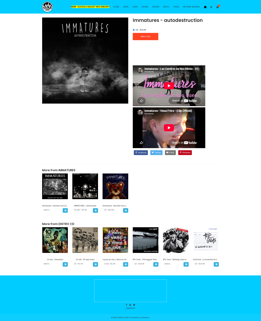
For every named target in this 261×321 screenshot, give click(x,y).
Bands (145, 7)
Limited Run (144, 317)
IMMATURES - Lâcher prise (85, 206)
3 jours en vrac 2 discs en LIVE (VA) (117, 259)
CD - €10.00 (141, 30)
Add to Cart (145, 36)
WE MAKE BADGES (191, 7)
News (126, 7)
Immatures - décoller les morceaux (118, 206)
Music (166, 7)
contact (130, 308)
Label (135, 7)
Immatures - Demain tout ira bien (56, 206)
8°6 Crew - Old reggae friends (146, 259)
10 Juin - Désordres (55, 259)
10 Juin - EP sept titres (85, 259)
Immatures (66, 170)
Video (176, 7)
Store (116, 7)
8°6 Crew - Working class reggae (177, 259)
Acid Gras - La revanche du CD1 (206, 259)
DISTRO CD (66, 224)
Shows (155, 7)
